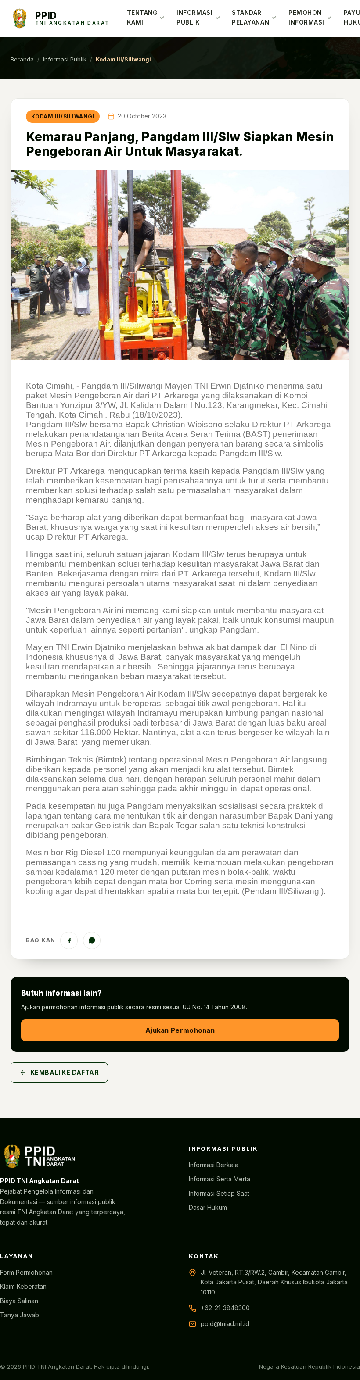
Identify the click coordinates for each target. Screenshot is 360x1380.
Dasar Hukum (208, 1207)
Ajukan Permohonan (180, 1030)
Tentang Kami (142, 17)
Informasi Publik (194, 17)
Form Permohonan (26, 1272)
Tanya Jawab (19, 1315)
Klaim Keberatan (23, 1286)
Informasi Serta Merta (219, 1179)
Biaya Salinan (19, 1301)
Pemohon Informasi (306, 17)
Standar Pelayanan (250, 17)
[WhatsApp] (92, 940)
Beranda (22, 59)
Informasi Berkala (213, 1165)
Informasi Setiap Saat (219, 1193)
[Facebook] (69, 940)
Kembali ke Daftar (64, 1072)
